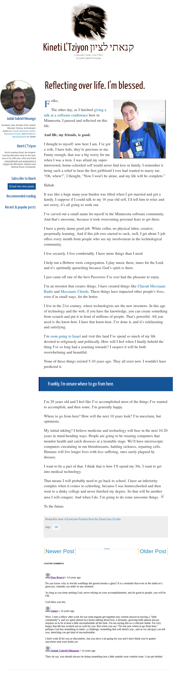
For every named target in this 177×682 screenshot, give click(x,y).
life (56, 527)
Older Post (153, 551)
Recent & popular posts (20, 207)
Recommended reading (21, 196)
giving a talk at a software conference (75, 112)
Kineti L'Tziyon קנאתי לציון (88, 48)
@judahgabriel (19, 137)
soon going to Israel (65, 335)
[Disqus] (106, 612)
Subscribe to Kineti (23, 179)
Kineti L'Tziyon (26, 146)
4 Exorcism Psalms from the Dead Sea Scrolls (92, 519)
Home (107, 549)
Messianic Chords (74, 291)
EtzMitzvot (30, 134)
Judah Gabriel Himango (21, 119)
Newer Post (59, 551)
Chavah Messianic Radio (23, 131)
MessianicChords (12, 134)
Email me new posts (21, 186)
